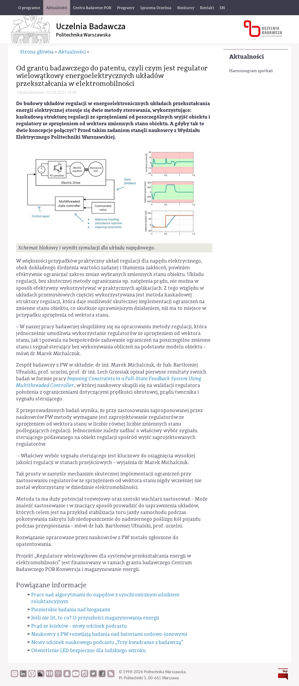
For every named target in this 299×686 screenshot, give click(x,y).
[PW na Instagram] (84, 676)
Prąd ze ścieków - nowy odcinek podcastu (79, 626)
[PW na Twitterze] (93, 676)
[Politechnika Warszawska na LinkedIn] (23, 676)
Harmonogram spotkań (251, 71)
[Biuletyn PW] (49, 676)
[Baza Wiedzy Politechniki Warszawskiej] (14, 676)
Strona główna (37, 52)
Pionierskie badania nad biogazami (70, 610)
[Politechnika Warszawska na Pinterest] (32, 676)
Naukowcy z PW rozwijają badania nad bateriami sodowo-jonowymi (109, 634)
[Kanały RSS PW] (110, 676)
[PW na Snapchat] (67, 676)
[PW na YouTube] (75, 676)
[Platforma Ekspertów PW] (40, 676)
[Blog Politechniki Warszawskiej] (58, 676)
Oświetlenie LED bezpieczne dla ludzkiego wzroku (88, 650)
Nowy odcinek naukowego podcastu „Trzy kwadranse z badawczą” (107, 642)
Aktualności (246, 57)
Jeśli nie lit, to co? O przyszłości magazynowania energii (95, 618)
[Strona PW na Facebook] (102, 676)
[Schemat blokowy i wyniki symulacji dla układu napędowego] (114, 193)
